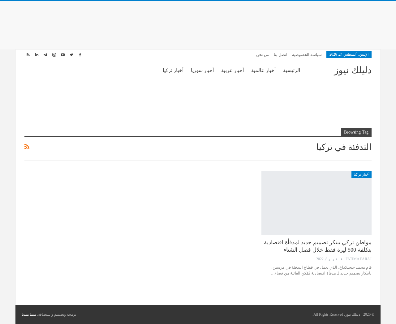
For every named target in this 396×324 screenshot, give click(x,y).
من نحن (262, 54)
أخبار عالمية (263, 70)
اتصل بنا (280, 54)
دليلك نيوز (353, 70)
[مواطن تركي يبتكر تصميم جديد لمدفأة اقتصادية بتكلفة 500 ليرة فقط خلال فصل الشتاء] (316, 202)
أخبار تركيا (173, 70)
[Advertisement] (198, 24)
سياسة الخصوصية (307, 54)
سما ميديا (29, 314)
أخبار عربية (232, 70)
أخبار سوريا (202, 70)
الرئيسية (291, 70)
